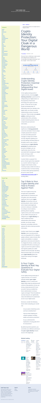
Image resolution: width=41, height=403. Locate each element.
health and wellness (5, 126)
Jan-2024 (3, 253)
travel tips (3, 146)
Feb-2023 (3, 242)
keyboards (3, 157)
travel (3, 69)
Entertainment (4, 31)
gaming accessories (5, 106)
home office (3, 121)
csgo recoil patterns (5, 210)
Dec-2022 (3, 241)
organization (4, 148)
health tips (3, 124)
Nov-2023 (3, 251)
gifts (2, 56)
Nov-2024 (3, 237)
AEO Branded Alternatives (6, 162)
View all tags (4, 218)
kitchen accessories (5, 135)
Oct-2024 (3, 243)
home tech (3, 160)
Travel (3, 47)
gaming (3, 129)
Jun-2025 (3, 265)
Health (3, 49)
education (3, 208)
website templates (4, 196)
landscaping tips (4, 204)
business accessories (5, 144)
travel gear (3, 84)
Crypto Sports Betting (5, 158)
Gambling (27, 24)
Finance (3, 48)
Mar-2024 (3, 235)
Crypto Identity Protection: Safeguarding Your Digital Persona (29, 344)
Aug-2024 (3, 252)
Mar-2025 (3, 262)
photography (4, 98)
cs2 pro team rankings (5, 205)
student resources (4, 128)
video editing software (5, 187)
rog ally (3, 180)
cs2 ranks (3, 192)
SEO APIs (3, 57)
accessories (3, 75)
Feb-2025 (3, 260)
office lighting (4, 156)
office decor (3, 62)
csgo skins (3, 198)
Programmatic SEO (5, 53)
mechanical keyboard (5, 186)
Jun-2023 (3, 228)
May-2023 (3, 244)
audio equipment (4, 101)
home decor (3, 94)
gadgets (3, 103)
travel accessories (4, 105)
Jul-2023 (3, 234)
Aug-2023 (3, 257)
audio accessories (4, 110)
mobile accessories (5, 117)
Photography (4, 46)
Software (3, 35)
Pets (2, 43)
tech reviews (4, 78)
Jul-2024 (3, 232)
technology (3, 66)
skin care (3, 214)
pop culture (3, 182)
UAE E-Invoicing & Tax (5, 88)
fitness (3, 108)
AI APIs (3, 79)
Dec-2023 (3, 247)
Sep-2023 (3, 229)
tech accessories (4, 65)
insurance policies (4, 199)
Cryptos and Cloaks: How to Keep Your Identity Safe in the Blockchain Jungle (38, 345)
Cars (2, 33)
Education (3, 42)
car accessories (4, 85)
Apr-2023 (3, 255)
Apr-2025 (3, 261)
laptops (3, 76)
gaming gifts (4, 125)
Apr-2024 (3, 246)
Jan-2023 (3, 238)
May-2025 (3, 264)
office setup (3, 137)
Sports (3, 30)
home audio (3, 97)
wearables (3, 90)
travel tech (3, 155)
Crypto (3, 147)
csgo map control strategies (6, 212)
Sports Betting (4, 161)
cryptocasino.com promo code (28, 174)
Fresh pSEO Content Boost (6, 164)
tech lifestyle (4, 152)
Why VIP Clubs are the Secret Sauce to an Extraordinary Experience (29, 376)
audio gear (3, 111)
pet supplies (3, 96)
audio (3, 138)
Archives (16, 390)
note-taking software (5, 189)
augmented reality (4, 190)
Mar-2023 (3, 256)
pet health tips (4, 209)
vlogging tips (4, 71)
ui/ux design (3, 200)
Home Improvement (5, 38)
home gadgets (4, 133)
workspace (3, 70)
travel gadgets (4, 92)
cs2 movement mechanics (6, 217)
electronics (3, 142)
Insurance (3, 40)
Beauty (3, 44)
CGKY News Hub (20, 10)
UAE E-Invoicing (4, 167)
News (3, 74)
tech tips (3, 102)
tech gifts (3, 130)
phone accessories (4, 61)
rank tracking (4, 185)
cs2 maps (3, 207)
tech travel (3, 116)
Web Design (3, 39)
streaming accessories (5, 87)
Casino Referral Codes (5, 83)
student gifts (4, 89)
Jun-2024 (3, 233)
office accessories (4, 134)
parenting (3, 112)
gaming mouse (4, 191)
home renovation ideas (5, 195)
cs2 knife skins (4, 203)
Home (24, 24)
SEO (2, 34)
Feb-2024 (3, 248)
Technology (3, 37)
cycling (3, 181)
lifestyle (3, 107)
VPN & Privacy (4, 170)
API (2, 169)
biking (3, 120)
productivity (3, 80)
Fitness (3, 52)
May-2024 (3, 239)
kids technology (4, 60)
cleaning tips (4, 99)
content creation (4, 143)
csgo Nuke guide (4, 213)
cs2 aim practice (4, 194)
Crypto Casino (4, 165)
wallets (3, 153)
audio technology (4, 119)
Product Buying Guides (5, 139)
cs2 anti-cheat (4, 201)
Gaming (3, 29)
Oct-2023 (3, 230)
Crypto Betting (4, 166)
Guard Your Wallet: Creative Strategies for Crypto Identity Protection (28, 362)
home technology (4, 151)
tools (2, 115)
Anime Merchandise (5, 93)
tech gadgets (4, 67)
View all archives (4, 266)
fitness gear (3, 114)
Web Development (4, 51)
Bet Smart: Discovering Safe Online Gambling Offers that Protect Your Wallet (38, 361)
